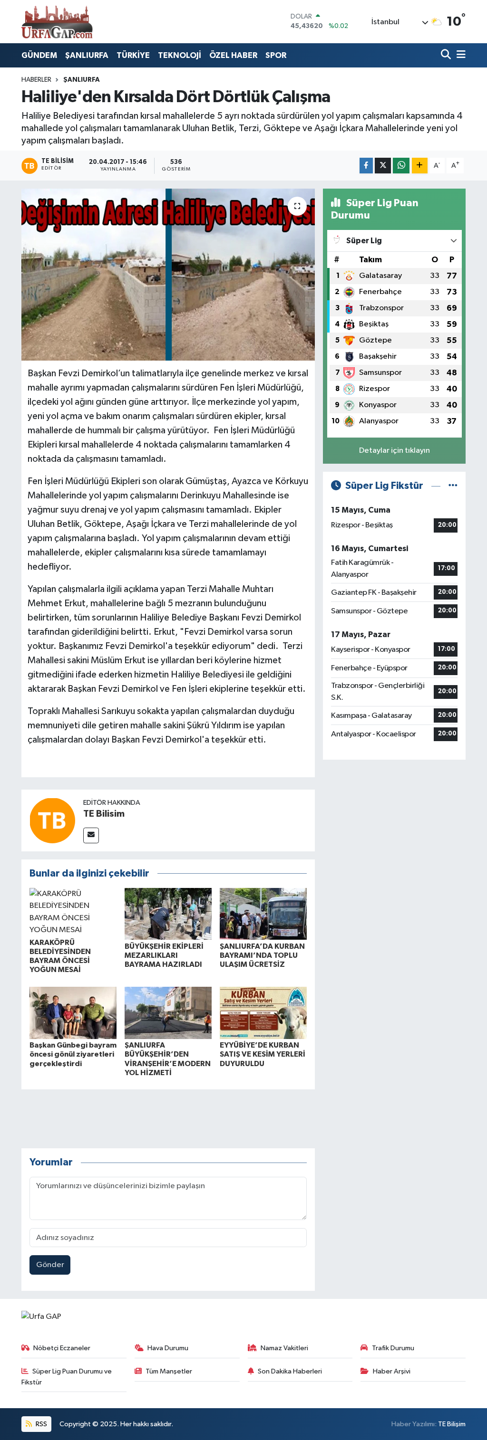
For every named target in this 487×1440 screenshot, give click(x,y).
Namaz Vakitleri (284, 1348)
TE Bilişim (452, 1424)
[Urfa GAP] (57, 21)
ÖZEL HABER (233, 55)
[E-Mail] (91, 835)
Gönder (50, 1265)
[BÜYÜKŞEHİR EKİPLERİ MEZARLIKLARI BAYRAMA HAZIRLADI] (168, 914)
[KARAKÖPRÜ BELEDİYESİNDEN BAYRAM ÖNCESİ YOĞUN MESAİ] (73, 912)
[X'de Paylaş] (383, 165)
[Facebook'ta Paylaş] (366, 165)
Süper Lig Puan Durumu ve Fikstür (66, 1376)
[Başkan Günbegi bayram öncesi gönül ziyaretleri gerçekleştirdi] (73, 1013)
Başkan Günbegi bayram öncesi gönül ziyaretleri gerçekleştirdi (73, 1054)
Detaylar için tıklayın (394, 451)
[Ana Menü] (459, 55)
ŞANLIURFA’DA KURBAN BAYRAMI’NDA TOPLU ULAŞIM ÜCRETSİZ (262, 955)
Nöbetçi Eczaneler (61, 1348)
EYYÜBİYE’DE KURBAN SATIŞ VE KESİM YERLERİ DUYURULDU (262, 1054)
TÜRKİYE (133, 55)
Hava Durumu (167, 1348)
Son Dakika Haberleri (290, 1371)
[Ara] (447, 55)
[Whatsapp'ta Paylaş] (401, 165)
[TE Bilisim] (52, 820)
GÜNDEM (39, 55)
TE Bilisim (104, 814)
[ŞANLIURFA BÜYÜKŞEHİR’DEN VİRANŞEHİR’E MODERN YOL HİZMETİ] (168, 1013)
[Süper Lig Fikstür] (453, 486)
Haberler (36, 79)
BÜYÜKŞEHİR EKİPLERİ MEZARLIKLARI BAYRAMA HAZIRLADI (164, 955)
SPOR (275, 55)
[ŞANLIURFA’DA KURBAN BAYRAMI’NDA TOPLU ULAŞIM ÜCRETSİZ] (263, 914)
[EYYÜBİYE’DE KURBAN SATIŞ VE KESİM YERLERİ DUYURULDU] (263, 1013)
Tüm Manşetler (169, 1371)
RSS (40, 1424)
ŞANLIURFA (86, 55)
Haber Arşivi (391, 1371)
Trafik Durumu (393, 1348)
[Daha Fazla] (420, 165)
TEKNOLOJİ (179, 55)
